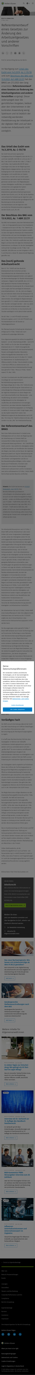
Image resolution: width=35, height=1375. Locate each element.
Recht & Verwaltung (7, 1302)
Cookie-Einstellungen (17, 705)
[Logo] (9, 3)
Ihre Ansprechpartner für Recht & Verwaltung (15, 1324)
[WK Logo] (8, 1343)
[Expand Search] (24, 3)
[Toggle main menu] (32, 3)
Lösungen (4, 1284)
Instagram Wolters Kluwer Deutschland (9, 1335)
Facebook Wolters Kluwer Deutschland (3, 1335)
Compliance (5, 1298)
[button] (3, 53)
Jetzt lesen (9, 978)
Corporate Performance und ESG (11, 1295)
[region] (17, 687)
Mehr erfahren (10, 1084)
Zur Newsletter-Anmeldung (16, 927)
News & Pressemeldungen (9, 1274)
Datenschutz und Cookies (9, 1357)
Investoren (4, 1315)
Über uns (4, 1271)
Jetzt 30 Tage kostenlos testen (14, 905)
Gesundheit (5, 1287)
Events (3, 1278)
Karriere (4, 1311)
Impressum (5, 1319)
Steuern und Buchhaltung (9, 1291)
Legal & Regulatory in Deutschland (12, 1366)
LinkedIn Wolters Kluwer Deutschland (15, 1335)
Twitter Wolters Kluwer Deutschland (21, 1335)
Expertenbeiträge (12, 1262)
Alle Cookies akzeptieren (17, 709)
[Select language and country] (28, 3)
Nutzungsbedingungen (8, 1354)
